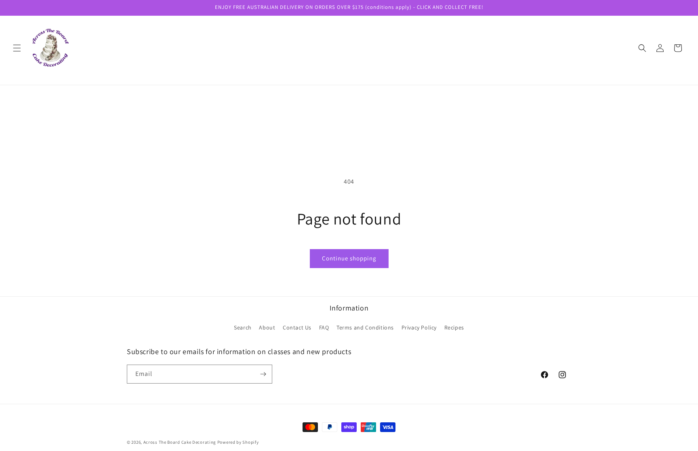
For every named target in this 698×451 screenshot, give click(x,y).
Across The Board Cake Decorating (179, 442)
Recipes (454, 327)
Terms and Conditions (365, 327)
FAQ (324, 327)
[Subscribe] (263, 374)
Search (243, 327)
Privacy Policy (419, 327)
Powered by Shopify (238, 442)
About (267, 327)
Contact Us (297, 327)
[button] (17, 48)
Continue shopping (349, 258)
